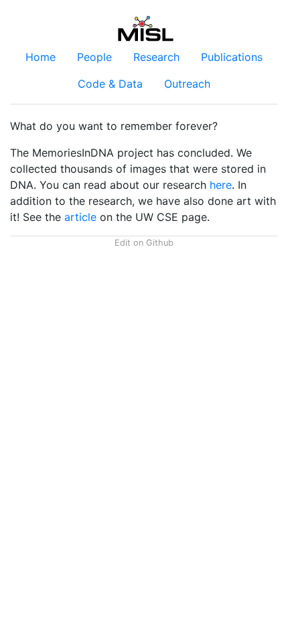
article (80, 217)
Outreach (187, 83)
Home (40, 57)
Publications (232, 57)
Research (156, 57)
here (221, 184)
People (94, 57)
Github (159, 243)
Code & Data (110, 83)
